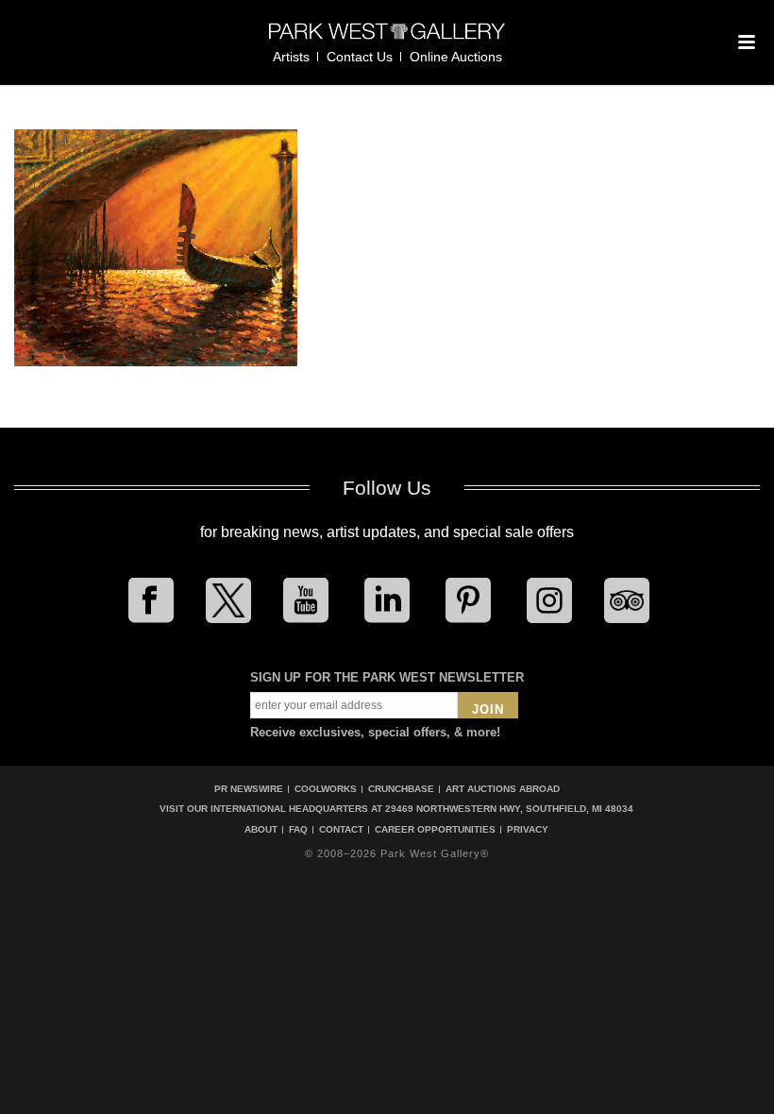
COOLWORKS (325, 789)
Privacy (527, 830)
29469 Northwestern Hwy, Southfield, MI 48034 (509, 808)
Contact (341, 830)
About (261, 830)
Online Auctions (456, 56)
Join (488, 709)
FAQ (298, 830)
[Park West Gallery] (387, 39)
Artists (291, 56)
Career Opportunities (435, 830)
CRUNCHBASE (401, 789)
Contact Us (360, 56)
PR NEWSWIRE (248, 789)
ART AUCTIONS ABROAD (503, 789)
